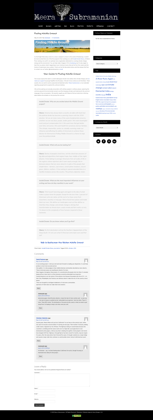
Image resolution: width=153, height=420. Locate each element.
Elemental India (102, 91)
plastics (113, 104)
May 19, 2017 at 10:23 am (42, 320)
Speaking (100, 26)
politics (98, 106)
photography (107, 104)
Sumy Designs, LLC (98, 412)
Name (36, 388)
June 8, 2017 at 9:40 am (44, 348)
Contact (111, 26)
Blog (72, 26)
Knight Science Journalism (102, 100)
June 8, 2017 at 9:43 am (44, 295)
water (97, 115)
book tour (113, 82)
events (98, 95)
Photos (81, 26)
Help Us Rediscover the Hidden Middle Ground (62, 242)
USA (74, 248)
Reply (38, 288)
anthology (113, 76)
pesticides (101, 104)
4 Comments (55, 38)
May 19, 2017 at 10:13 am (42, 261)
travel (107, 113)
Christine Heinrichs (41, 318)
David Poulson (40, 259)
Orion (109, 102)
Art (114, 79)
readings (99, 108)
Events (90, 26)
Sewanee (97, 111)
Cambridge (98, 85)
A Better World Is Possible (102, 76)
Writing (58, 26)
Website (36, 399)
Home (40, 26)
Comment (37, 372)
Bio (65, 26)
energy (112, 91)
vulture (114, 113)
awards (97, 82)
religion (103, 108)
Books (48, 26)
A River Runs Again (104, 78)
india (108, 94)
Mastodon (79, 412)
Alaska (109, 76)
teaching (104, 113)
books (108, 82)
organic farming (104, 102)
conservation (107, 88)
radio (115, 106)
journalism (57, 248)
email (61, 69)
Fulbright (103, 95)
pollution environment (107, 106)
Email (36, 394)
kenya (115, 98)
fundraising (73, 63)
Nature (111, 100)
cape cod (104, 85)
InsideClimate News (78, 59)
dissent (114, 88)
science (116, 109)
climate (70, 248)
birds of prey (103, 82)
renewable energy (109, 108)
